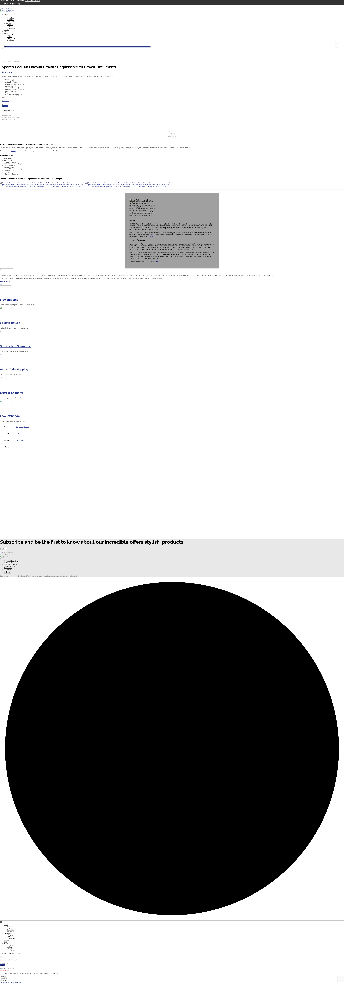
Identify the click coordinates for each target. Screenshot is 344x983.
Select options (31, 481)
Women (26, 427)
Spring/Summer (12, 119)
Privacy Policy (8, 563)
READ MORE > (5, 281)
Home (3, 61)
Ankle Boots (11, 18)
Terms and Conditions (11, 561)
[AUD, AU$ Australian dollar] (8, 4)
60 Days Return (10, 322)
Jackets (6, 30)
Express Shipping (11, 392)
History (9, 37)
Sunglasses (11, 28)
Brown (6, 119)
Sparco (13, 151)
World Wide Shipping (14, 369)
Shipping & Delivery (10, 566)
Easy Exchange (10, 416)
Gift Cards (10, 40)
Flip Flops (10, 21)
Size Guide (5, 101)
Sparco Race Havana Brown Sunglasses (174, 511)
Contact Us (7, 573)
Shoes (6, 14)
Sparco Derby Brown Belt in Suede (174, 475)
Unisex (21, 427)
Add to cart (30, 516)
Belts (9, 26)
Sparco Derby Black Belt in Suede (174, 493)
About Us (10, 35)
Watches (10, 25)
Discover (6, 33)
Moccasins (10, 20)
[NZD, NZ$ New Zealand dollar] (16, 4)
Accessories (8, 23)
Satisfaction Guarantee (15, 346)
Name (2, 976)
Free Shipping (9, 299)
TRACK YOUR (32, 1)
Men (17, 427)
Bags (5, 31)
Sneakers (10, 16)
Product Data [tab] (172, 137)
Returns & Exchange (10, 564)
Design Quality (12, 38)
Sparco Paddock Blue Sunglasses (174, 529)
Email (2, 549)
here (151, 237)
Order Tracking (8, 568)
